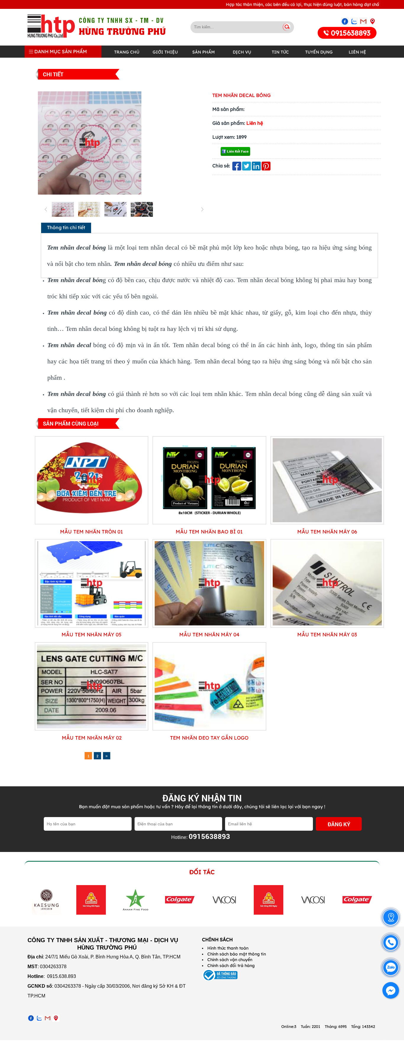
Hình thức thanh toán (227, 948)
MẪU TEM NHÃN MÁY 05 (92, 634)
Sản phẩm (203, 52)
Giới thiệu (165, 52)
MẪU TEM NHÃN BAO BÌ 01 (209, 531)
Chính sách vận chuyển (229, 959)
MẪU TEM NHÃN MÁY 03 (327, 634)
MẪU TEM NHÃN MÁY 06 (327, 531)
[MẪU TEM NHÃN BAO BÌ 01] (209, 522)
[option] (47, 900)
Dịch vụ (242, 52)
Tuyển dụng (319, 52)
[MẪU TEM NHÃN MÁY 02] (91, 729)
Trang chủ (126, 52)
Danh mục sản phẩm (60, 51)
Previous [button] (31, 900)
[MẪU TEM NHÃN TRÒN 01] (91, 522)
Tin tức (280, 52)
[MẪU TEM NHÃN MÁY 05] (91, 626)
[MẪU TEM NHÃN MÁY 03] (327, 626)
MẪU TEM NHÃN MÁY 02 (92, 738)
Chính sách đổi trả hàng (231, 965)
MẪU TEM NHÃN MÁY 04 (209, 634)
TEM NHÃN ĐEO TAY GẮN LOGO (209, 738)
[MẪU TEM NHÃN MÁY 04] (209, 626)
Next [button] (370, 900)
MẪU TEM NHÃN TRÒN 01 (91, 531)
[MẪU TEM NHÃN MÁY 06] (327, 522)
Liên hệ (357, 52)
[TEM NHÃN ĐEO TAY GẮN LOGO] (209, 729)
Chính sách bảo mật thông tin (236, 954)
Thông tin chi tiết (66, 227)
